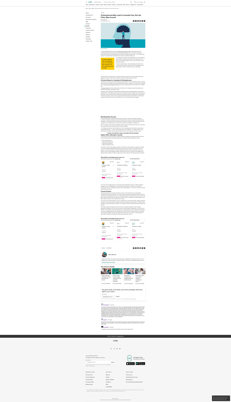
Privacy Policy (219, 399)
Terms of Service (125, 205)
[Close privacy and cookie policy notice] (229, 396)
